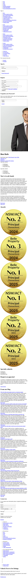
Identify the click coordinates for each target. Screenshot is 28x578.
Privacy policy (6, 564)
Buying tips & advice (7, 21)
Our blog (5, 54)
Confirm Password (5, 86)
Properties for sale (6, 16)
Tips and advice (6, 543)
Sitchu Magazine (6, 545)
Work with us (6, 55)
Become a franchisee (7, 526)
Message (2, 511)
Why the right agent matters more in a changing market (12, 392)
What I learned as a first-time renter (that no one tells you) (12, 414)
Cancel (3, 103)
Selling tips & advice (7, 31)
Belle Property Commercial (8, 551)
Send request (3, 386)
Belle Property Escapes (8, 554)
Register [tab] (5, 61)
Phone (2, 506)
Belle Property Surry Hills (13, 157)
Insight (4, 546)
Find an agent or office (7, 14)
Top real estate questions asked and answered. (10, 470)
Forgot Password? (5, 73)
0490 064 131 (3, 158)
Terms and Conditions (12, 89)
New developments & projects (9, 8)
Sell (4, 2)
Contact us (5, 527)
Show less (3, 204)
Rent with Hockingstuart (8, 36)
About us (5, 51)
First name (4, 80)
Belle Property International (8, 553)
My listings (11, 160)
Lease (4, 5)
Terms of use (5, 565)
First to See (5, 537)
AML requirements (7, 547)
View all (2, 496)
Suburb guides (6, 22)
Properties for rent (6, 37)
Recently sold (6, 29)
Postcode (3, 87)
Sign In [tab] (4, 60)
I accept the (10, 89)
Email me (2, 159)
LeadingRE (5, 555)
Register (2, 519)
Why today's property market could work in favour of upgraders (14, 403)
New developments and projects (9, 20)
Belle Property (6, 550)
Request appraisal (6, 6)
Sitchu (4, 556)
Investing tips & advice (8, 49)
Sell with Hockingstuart (8, 27)
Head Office (5, 524)
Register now (3, 576)
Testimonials (5, 30)
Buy (4, 1)
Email (3, 67)
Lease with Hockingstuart (8, 45)
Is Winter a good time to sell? (6, 439)
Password (4, 68)
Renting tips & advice (7, 39)
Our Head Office (6, 53)
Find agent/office (6, 7)
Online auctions (6, 18)
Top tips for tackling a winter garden (8, 449)
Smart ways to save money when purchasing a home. (11, 481)
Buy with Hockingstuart (8, 15)
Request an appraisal (7, 28)
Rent (4, 3)
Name (2, 504)
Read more (3, 203)
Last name (4, 82)
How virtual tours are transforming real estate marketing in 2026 (14, 488)
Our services (5, 52)
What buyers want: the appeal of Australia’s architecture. (12, 461)
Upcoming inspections (7, 17)
